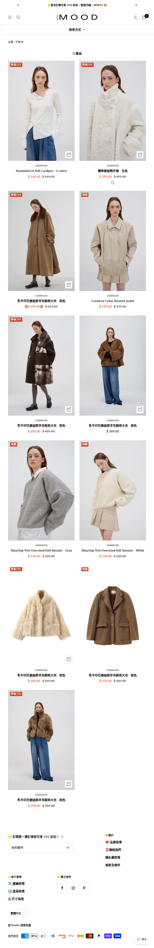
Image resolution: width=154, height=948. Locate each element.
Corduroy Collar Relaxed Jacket (112, 301)
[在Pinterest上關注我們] (84, 888)
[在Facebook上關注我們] (62, 888)
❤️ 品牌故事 (113, 842)
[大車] (144, 17)
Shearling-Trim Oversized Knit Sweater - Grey (41, 550)
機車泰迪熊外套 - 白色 (113, 171)
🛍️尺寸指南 (16, 899)
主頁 (10, 41)
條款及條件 (112, 865)
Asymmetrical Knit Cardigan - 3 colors (41, 171)
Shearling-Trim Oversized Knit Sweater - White (112, 550)
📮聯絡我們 (113, 849)
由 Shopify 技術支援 (19, 925)
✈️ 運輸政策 (16, 883)
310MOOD (41, 165)
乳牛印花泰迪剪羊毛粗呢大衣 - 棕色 (41, 301)
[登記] (67, 847)
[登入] (135, 17)
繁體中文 (16, 913)
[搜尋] (18, 17)
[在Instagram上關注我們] (73, 888)
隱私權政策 (112, 857)
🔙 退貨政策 (16, 891)
